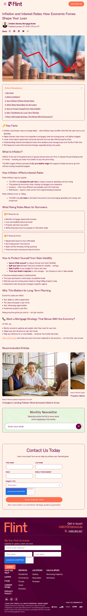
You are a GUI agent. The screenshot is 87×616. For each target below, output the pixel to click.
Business (22, 588)
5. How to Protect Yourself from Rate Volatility (22, 109)
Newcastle (36, 578)
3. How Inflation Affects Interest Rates (19, 101)
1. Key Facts (9, 93)
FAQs (7, 581)
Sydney (35, 574)
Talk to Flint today (9, 338)
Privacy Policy (9, 592)
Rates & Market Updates (10, 399)
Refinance (50, 578)
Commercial (23, 578)
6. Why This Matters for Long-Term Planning (22, 113)
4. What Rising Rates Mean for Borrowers (21, 105)
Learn (8, 577)
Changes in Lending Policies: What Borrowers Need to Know (31, 402)
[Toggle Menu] (5, 4)
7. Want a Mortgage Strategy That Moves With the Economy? (29, 117)
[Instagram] (11, 599)
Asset (20, 585)
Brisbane (36, 581)
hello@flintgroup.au (70, 526)
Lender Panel (8, 586)
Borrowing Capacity (54, 574)
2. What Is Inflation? (12, 97)
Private (21, 581)
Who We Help (9, 571)
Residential (22, 574)
